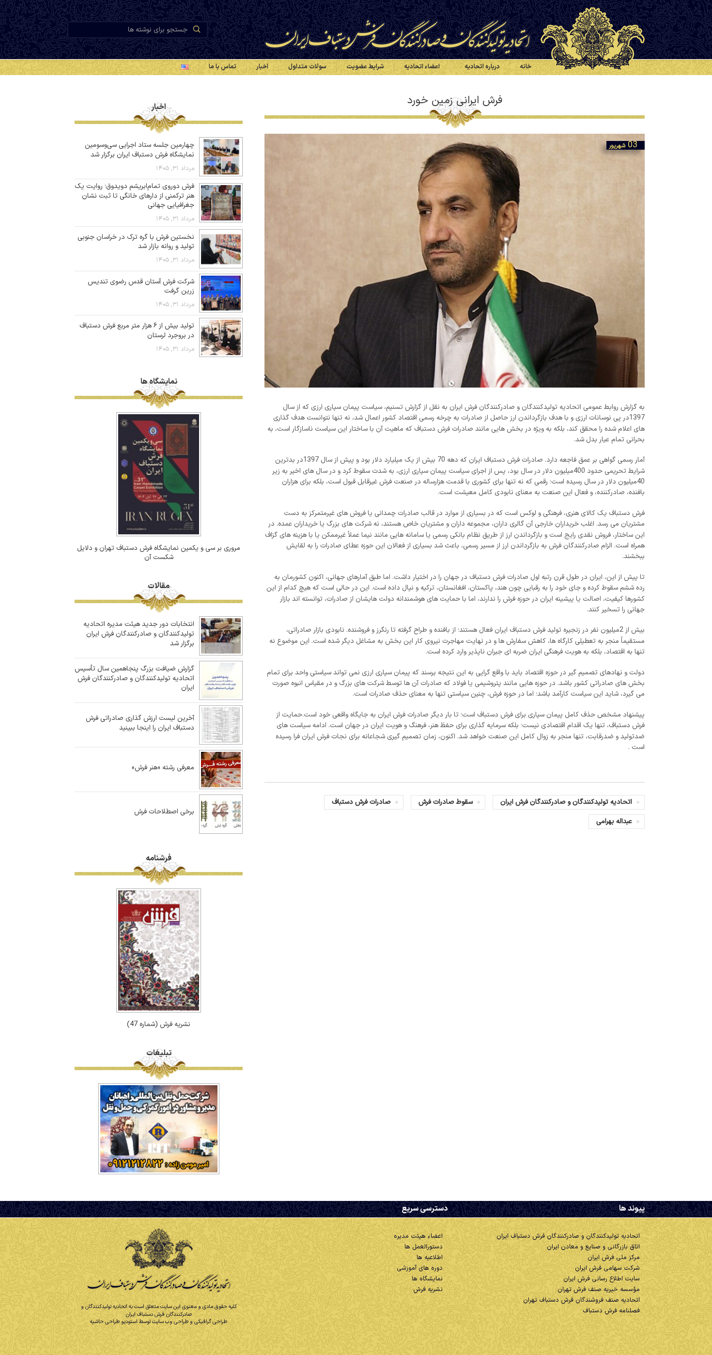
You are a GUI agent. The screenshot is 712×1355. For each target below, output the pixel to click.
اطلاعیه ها (430, 1257)
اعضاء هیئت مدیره (418, 1236)
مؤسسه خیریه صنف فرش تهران (598, 1289)
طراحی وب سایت (170, 1322)
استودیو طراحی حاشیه (114, 1322)
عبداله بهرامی (614, 821)
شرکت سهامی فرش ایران (607, 1268)
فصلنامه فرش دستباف (611, 1311)
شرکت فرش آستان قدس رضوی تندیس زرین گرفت (141, 286)
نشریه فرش (428, 1289)
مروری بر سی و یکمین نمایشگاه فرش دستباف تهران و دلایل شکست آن (158, 553)
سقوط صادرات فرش (445, 802)
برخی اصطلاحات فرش (164, 812)
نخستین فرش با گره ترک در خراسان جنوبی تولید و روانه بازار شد (135, 242)
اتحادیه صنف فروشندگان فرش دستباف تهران (581, 1300)
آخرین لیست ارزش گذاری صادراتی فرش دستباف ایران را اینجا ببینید (140, 723)
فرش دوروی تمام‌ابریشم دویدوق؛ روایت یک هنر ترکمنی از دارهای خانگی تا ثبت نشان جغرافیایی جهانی (134, 195)
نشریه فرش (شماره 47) (158, 1024)
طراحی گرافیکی (210, 1322)
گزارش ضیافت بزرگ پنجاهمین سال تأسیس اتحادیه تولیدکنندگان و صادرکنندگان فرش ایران (134, 678)
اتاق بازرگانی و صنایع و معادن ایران (593, 1247)
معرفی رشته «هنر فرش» (163, 768)
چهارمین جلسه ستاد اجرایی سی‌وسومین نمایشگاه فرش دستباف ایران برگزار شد (139, 150)
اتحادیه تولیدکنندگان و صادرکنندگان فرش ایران (566, 802)
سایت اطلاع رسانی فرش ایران (601, 1279)
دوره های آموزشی (420, 1268)
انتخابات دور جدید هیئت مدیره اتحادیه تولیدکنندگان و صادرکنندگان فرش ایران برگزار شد (138, 633)
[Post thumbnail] (221, 156)
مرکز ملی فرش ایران (614, 1257)
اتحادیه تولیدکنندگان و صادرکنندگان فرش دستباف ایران (568, 1236)
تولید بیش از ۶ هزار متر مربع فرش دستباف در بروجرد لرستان (136, 331)
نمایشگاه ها (427, 1279)
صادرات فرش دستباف (361, 802)
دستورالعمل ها (423, 1247)
